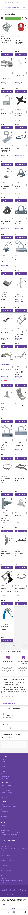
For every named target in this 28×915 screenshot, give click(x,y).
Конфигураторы (5, 819)
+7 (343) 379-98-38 (5, 846)
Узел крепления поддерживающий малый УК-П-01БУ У (6, 187)
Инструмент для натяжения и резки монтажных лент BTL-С (5, 627)
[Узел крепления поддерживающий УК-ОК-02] (7, 136)
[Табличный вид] (2, 18)
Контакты (3, 766)
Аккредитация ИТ (5, 778)
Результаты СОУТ (5, 776)
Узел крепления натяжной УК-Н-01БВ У (19, 186)
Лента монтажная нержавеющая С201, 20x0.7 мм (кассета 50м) (19, 41)
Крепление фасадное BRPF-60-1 (19, 553)
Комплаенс (4, 795)
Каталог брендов (5, 773)
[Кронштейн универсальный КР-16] (7, 540)
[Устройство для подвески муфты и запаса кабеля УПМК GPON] (21, 283)
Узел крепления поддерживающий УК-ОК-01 (6, 40)
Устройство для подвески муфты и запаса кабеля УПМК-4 (19, 371)
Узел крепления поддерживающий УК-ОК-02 (6, 150)
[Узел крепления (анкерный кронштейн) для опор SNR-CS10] (7, 503)
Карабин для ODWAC (18, 149)
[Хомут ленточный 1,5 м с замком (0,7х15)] (21, 576)
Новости (3, 761)
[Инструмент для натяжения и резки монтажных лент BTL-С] (7, 613)
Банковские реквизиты (7, 769)
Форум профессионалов (7, 809)
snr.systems (4, 816)
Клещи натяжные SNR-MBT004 (6, 332)
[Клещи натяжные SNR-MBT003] (7, 356)
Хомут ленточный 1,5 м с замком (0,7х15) (20, 589)
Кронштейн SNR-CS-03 (19, 406)
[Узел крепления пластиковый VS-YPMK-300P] (21, 100)
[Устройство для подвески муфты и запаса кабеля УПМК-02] (21, 319)
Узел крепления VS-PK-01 (5, 222)
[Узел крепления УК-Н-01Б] (21, 210)
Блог (2, 804)
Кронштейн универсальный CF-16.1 (19, 516)
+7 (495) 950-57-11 (5, 828)
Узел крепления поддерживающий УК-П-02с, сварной (6, 445)
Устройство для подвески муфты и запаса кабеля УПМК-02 (19, 333)
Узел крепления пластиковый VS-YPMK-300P (20, 113)
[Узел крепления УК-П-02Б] (21, 246)
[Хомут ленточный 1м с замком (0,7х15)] (7, 467)
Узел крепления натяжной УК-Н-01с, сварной (19, 444)
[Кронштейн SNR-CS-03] (21, 394)
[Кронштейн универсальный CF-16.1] (21, 503)
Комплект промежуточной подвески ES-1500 (6, 589)
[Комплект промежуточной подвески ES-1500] (7, 576)
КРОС (2, 814)
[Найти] (23, 2)
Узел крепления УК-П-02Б (19, 259)
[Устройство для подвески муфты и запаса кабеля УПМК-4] (21, 356)
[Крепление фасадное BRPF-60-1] (21, 540)
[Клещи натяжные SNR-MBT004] (7, 319)
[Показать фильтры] (26, 18)
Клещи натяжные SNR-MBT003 (6, 370)
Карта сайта (4, 797)
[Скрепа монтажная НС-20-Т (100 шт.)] (7, 63)
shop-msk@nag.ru (5, 830)
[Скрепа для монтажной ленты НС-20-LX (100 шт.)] (7, 283)
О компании (4, 759)
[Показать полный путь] (3, 6)
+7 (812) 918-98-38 (5, 878)
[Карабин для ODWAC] (21, 137)
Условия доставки (5, 790)
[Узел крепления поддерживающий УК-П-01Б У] (7, 246)
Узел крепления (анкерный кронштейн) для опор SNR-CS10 (5, 517)
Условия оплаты (5, 788)
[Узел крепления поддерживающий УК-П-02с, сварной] (7, 430)
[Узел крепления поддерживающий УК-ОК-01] (7, 27)
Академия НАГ (5, 811)
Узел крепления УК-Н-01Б (19, 222)
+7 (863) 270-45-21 (5, 858)
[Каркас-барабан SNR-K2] (21, 63)
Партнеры (4, 771)
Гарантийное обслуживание (8, 792)
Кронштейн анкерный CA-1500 (5, 407)
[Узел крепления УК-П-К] (21, 467)
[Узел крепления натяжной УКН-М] (7, 100)
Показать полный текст (8, 704)
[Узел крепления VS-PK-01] (7, 210)
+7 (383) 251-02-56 (5, 868)
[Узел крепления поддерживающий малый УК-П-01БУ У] (7, 173)
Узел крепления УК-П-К (19, 479)
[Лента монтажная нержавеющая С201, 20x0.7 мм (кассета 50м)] (21, 27)
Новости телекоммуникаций (8, 806)
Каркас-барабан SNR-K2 (20, 76)
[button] (26, 18)
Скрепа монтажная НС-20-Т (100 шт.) (5, 77)
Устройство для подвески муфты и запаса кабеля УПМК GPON (19, 297)
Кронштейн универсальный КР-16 (5, 553)
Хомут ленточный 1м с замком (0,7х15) (6, 480)
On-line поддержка (6, 785)
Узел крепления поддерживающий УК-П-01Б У (6, 259)
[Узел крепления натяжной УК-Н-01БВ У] (21, 173)
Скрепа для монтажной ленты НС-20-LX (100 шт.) (5, 297)
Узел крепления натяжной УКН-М (6, 112)
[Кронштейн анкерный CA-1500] (7, 394)
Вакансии (3, 764)
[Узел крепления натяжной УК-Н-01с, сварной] (21, 430)
